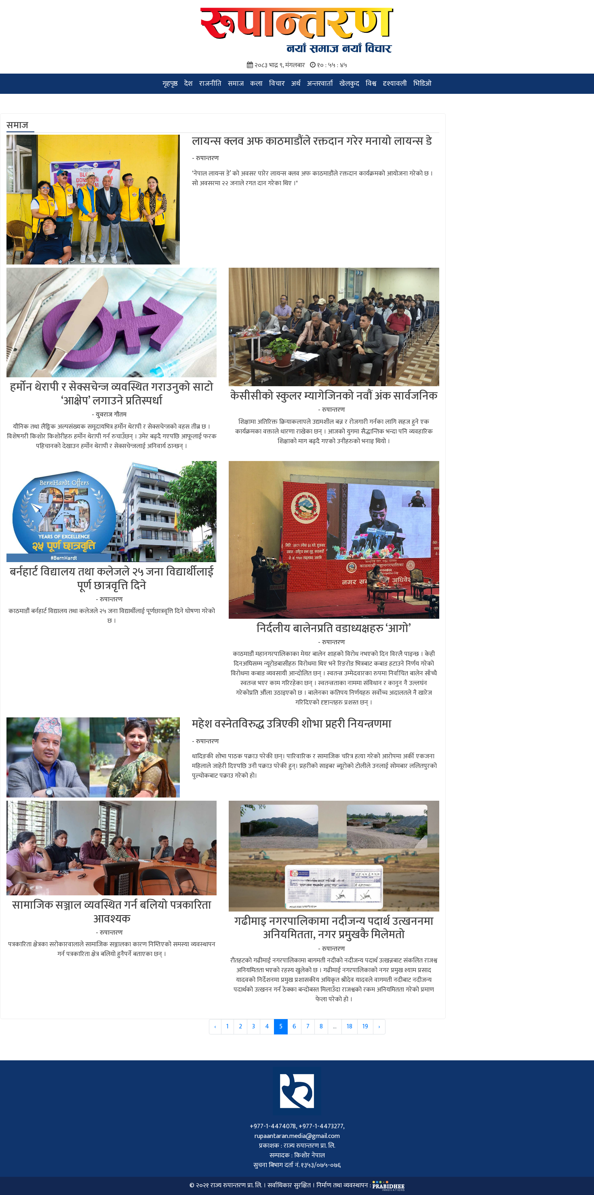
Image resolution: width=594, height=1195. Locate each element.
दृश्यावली (395, 83)
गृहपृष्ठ (170, 83)
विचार (277, 83)
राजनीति (210, 83)
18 (349, 1026)
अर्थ (296, 83)
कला (256, 83)
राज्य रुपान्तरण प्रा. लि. (236, 1185)
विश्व (371, 83)
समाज (236, 83)
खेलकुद (349, 83)
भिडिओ (422, 83)
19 (365, 1026)
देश (188, 83)
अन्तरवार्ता (320, 83)
